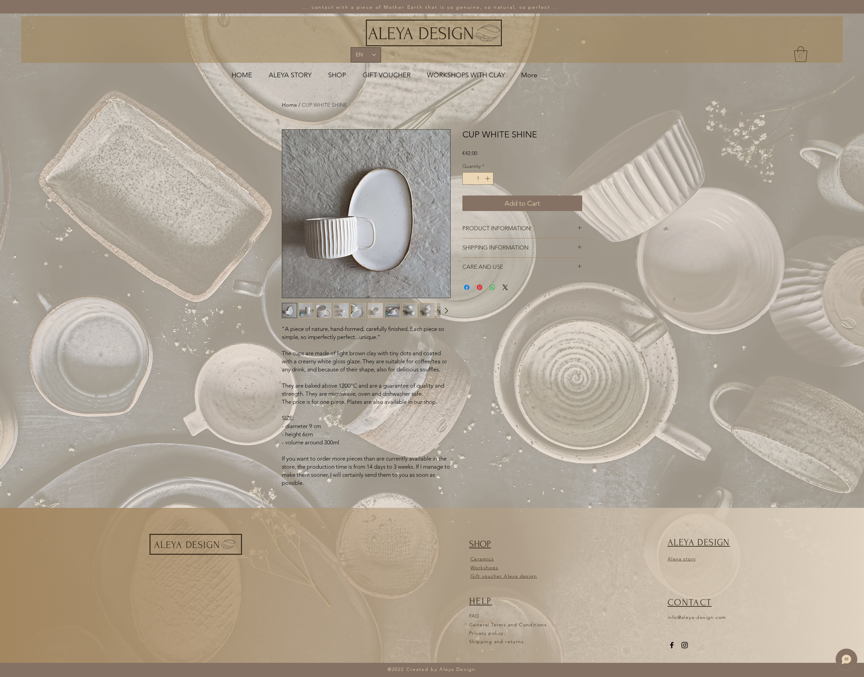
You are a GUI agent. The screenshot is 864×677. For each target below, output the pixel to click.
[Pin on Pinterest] (480, 287)
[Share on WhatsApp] (492, 287)
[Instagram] (684, 645)
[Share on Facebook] (467, 287)
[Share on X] (505, 287)
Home (289, 105)
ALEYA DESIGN (421, 34)
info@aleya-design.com (697, 617)
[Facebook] (672, 645)
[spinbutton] (478, 178)
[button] (800, 54)
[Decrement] (467, 178)
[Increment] (488, 178)
